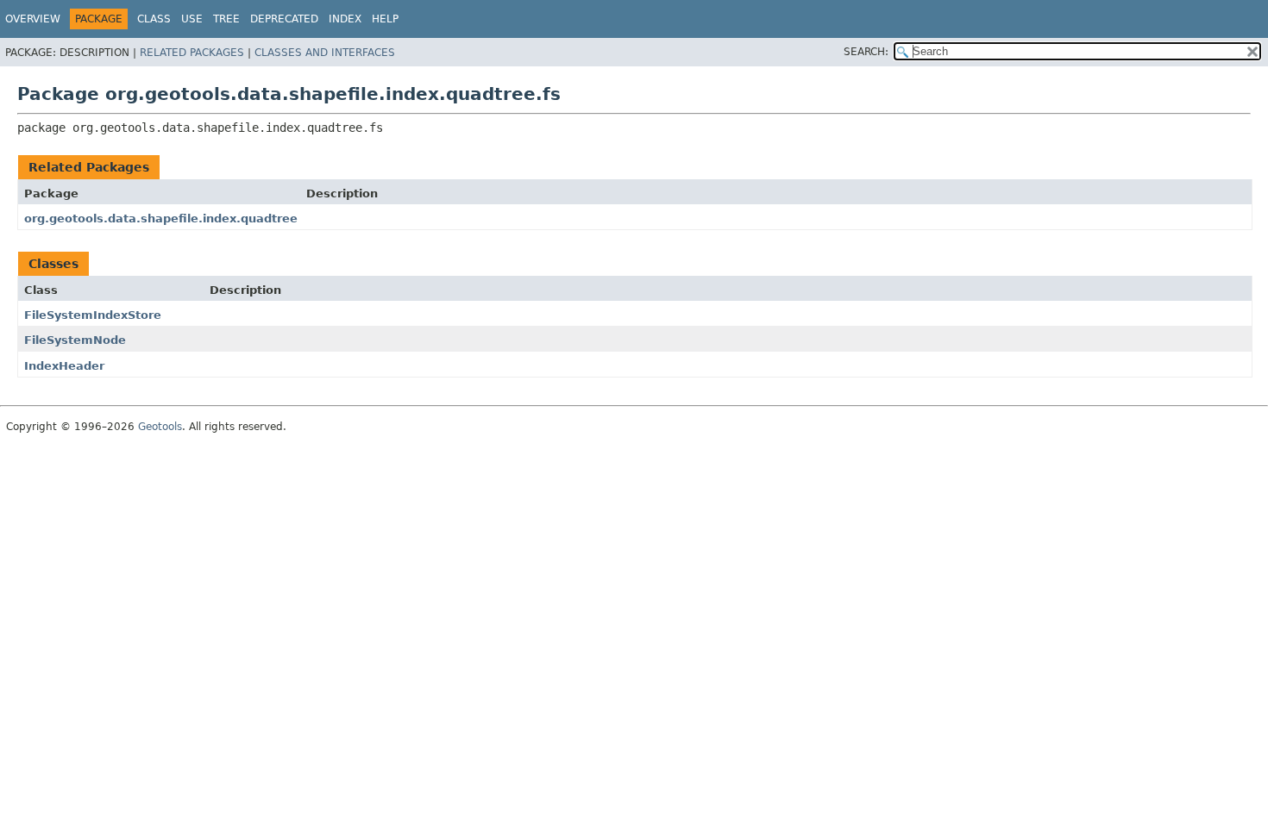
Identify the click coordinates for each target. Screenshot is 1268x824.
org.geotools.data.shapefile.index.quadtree (161, 218)
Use (192, 19)
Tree (226, 19)
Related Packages (192, 53)
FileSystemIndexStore (92, 315)
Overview (32, 19)
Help (385, 19)
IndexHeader (64, 365)
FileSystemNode (75, 340)
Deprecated (284, 19)
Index (345, 19)
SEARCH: (866, 52)
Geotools (160, 427)
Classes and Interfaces (324, 53)
